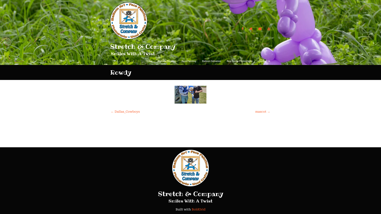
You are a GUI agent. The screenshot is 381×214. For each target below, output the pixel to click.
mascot (262, 111)
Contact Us (264, 61)
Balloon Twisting (167, 61)
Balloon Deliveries (211, 61)
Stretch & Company (142, 46)
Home (149, 61)
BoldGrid (198, 209)
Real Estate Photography (240, 61)
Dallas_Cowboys (125, 111)
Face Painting (189, 61)
